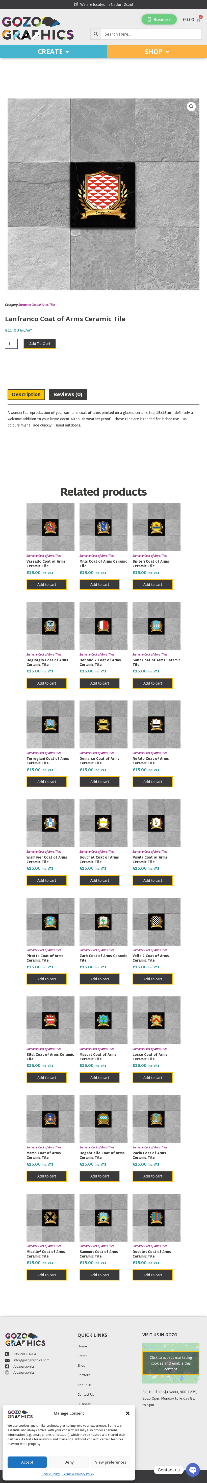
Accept (27, 1462)
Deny (69, 1462)
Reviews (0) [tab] (68, 394)
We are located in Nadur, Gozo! (105, 4)
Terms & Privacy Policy (78, 1474)
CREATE (50, 51)
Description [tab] (26, 394)
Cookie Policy (50, 1474)
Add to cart (39, 343)
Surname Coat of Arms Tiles (36, 305)
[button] (127, 1413)
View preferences (110, 1462)
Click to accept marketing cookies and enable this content (171, 1363)
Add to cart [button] (46, 584)
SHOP (154, 51)
